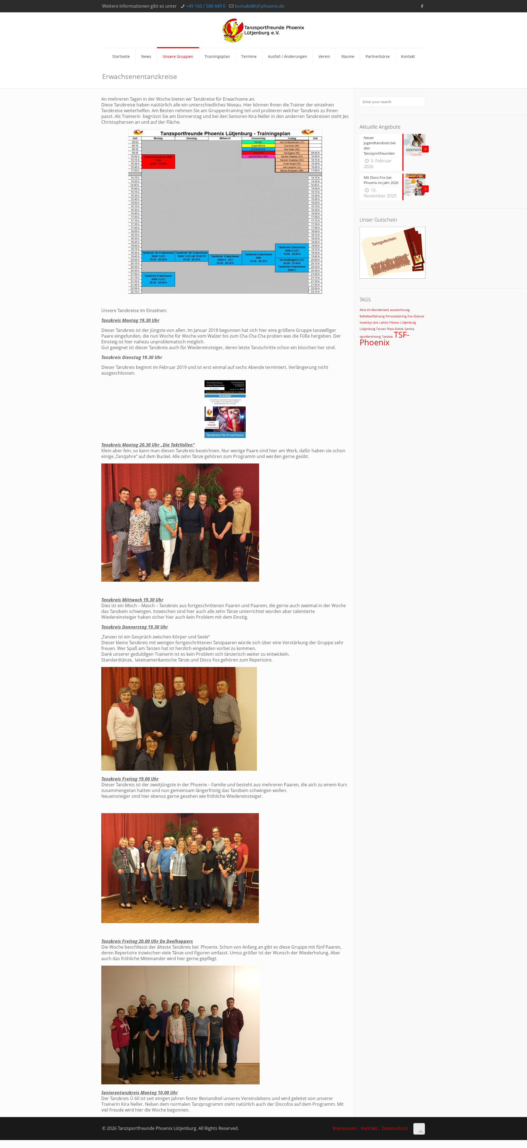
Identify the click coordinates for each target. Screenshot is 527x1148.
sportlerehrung (370, 336)
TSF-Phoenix (384, 338)
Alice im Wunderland (374, 310)
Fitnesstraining (396, 316)
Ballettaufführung (372, 316)
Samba (409, 329)
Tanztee (387, 336)
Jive (375, 322)
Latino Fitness (389, 322)
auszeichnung (400, 310)
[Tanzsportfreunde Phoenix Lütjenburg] (263, 30)
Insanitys (366, 322)
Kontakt (369, 1128)
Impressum (344, 1128)
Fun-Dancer (416, 316)
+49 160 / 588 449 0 (205, 6)
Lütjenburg (408, 322)
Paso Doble (395, 329)
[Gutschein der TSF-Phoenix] (392, 277)
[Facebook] (422, 6)
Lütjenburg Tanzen (373, 329)
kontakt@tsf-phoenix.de (259, 6)
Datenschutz (395, 1128)
